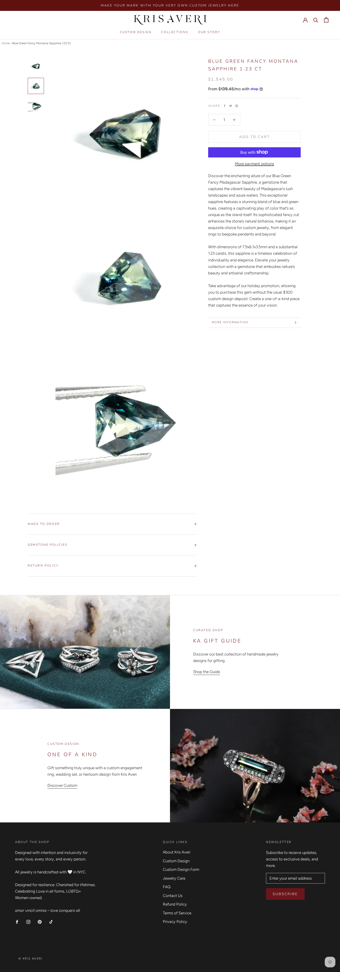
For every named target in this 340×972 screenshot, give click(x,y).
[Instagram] (28, 921)
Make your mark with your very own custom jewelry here (170, 5)
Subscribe (285, 894)
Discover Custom (62, 785)
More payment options (254, 163)
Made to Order (44, 524)
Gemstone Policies (47, 545)
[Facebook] (224, 105)
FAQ (166, 886)
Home (6, 43)
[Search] (315, 19)
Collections (174, 32)
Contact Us (172, 895)
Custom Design (136, 32)
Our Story (209, 32)
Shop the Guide (206, 671)
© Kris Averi (31, 958)
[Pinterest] (236, 105)
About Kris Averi (176, 852)
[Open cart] (326, 19)
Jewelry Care (174, 878)
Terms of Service (177, 913)
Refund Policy (175, 904)
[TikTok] (51, 921)
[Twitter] (230, 105)
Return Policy (43, 566)
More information (230, 322)
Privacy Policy (175, 921)
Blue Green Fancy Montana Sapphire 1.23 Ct (41, 43)
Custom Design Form (181, 869)
